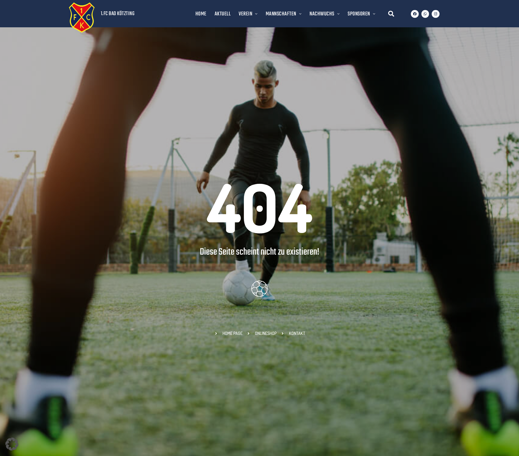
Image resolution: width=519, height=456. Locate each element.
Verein (245, 13)
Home (201, 13)
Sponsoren (359, 13)
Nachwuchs (322, 13)
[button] (391, 13)
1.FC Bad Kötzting (118, 13)
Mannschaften (281, 13)
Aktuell (223, 13)
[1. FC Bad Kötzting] (82, 17)
